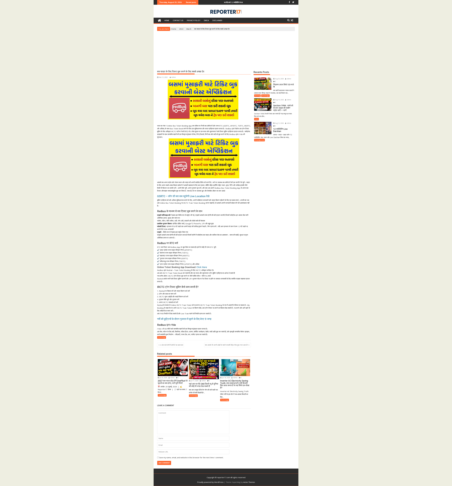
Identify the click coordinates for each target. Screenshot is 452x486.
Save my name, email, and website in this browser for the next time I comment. (191, 457)
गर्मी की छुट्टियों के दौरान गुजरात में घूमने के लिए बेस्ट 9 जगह (184, 319)
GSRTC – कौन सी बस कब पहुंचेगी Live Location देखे (183, 196)
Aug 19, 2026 (279, 100)
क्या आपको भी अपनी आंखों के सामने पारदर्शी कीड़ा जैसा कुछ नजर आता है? (226, 345)
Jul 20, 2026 (163, 378)
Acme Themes (249, 482)
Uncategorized (259, 140)
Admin (173, 77)
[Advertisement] (226, 48)
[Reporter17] (159, 20)
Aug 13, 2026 (279, 123)
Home (166, 20)
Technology (161, 337)
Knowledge (265, 95)
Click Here (201, 267)
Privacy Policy (193, 20)
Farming (257, 95)
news (256, 119)
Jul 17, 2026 (194, 381)
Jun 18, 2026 (226, 378)
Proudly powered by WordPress (210, 482)
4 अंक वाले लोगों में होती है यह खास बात (171, 345)
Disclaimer (217, 20)
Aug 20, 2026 (279, 79)
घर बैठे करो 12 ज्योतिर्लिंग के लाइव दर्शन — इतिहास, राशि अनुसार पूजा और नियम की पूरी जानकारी (219, 2)
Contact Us (178, 20)
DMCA (206, 20)
